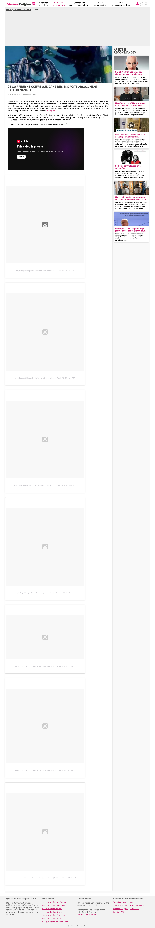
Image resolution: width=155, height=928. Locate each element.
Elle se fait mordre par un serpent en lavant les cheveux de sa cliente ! (131, 198)
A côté (100, 4)
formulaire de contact (87, 914)
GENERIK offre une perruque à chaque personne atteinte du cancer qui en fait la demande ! (129, 73)
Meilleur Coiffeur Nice (51, 918)
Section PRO (118, 912)
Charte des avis (120, 905)
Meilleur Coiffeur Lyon (52, 909)
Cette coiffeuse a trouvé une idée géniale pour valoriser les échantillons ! (130, 135)
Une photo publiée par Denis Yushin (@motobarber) (35, 271)
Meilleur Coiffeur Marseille (53, 905)
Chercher (43, 4)
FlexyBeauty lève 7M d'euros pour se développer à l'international (130, 104)
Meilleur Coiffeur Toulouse (53, 915)
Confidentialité (137, 905)
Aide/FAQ (134, 909)
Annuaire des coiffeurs (20, 4)
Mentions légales (120, 909)
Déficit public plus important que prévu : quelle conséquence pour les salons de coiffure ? (130, 229)
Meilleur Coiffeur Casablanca (55, 922)
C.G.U (132, 902)
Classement (79, 4)
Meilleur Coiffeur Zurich (52, 912)
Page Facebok (119, 902)
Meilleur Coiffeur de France (54, 902)
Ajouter (121, 4)
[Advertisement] (77, 29)
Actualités (59, 4)
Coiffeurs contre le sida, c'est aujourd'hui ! (128, 167)
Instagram (51, 110)
